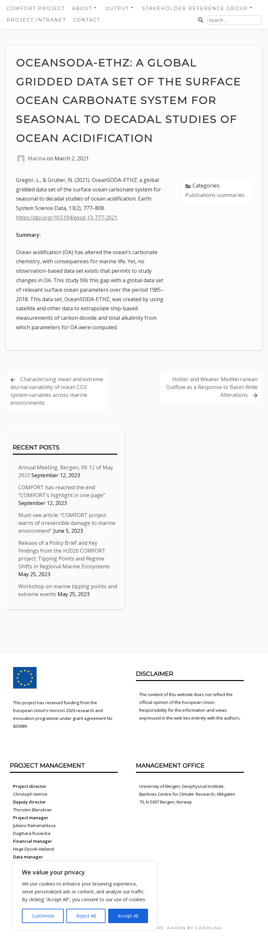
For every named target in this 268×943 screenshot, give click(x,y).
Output (117, 8)
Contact (86, 20)
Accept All (128, 916)
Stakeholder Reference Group (195, 8)
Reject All (86, 916)
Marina (36, 158)
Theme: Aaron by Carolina (184, 927)
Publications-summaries (214, 195)
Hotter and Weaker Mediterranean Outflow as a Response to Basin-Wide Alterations (212, 387)
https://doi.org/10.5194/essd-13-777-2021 (66, 217)
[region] (85, 895)
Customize (43, 916)
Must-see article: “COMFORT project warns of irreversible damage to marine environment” (66, 523)
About (82, 8)
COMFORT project (36, 8)
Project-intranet (36, 20)
